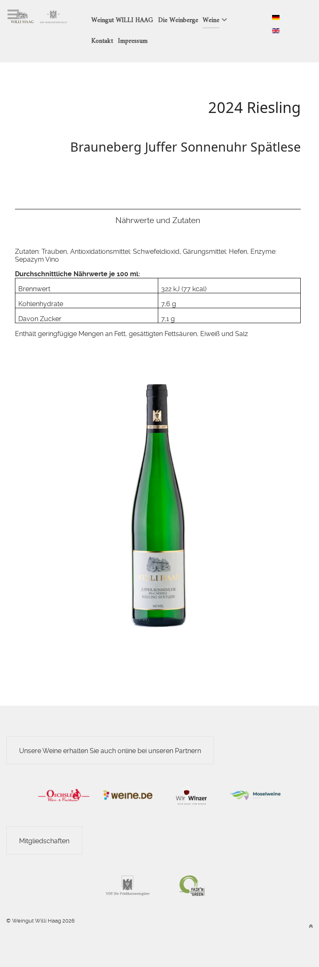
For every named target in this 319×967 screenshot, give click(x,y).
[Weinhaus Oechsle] (64, 795)
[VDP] (127, 885)
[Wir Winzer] (191, 795)
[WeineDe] (127, 795)
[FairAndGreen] (191, 885)
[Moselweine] (255, 795)
